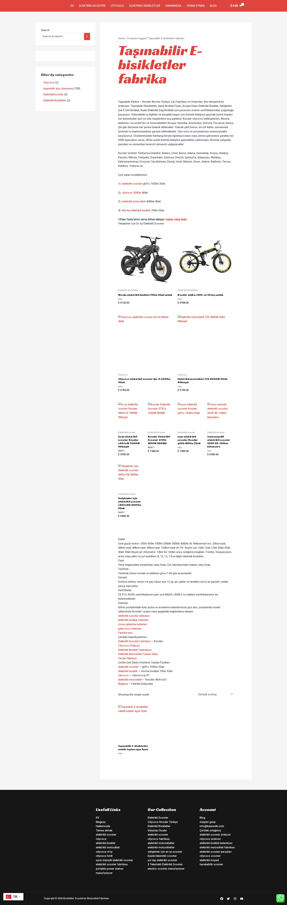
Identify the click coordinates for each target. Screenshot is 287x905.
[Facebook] (221, 898)
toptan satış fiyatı (176, 219)
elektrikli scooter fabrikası (112, 864)
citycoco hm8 (104, 855)
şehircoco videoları (130, 628)
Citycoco (117, 5)
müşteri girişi (207, 822)
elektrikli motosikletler (161, 843)
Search (45, 30)
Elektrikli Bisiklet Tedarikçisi (135, 649)
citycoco (123, 675)
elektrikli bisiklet (128, 671)
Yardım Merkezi (127, 658)
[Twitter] (228, 898)
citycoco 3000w (131, 192)
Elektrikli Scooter (158, 817)
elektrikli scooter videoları (134, 615)
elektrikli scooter (132, 183)
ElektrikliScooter (92, 5)
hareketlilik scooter (211, 864)
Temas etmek (196, 5)
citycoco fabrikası (159, 839)
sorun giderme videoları (132, 624)
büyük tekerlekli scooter (162, 855)
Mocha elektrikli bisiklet (136, 210)
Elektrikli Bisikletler (144, 5)
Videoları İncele (157, 830)
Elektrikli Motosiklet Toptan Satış (138, 654)
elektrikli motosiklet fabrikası (217, 847)
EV (72, 5)
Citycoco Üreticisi (129, 645)
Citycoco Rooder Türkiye (163, 822)
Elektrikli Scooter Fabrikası (134, 641)
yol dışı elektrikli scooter (162, 860)
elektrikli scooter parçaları (216, 851)
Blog (213, 5)
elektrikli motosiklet (134, 201)
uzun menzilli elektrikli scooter (114, 860)
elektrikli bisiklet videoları (133, 620)
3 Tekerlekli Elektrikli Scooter (165, 864)
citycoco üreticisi (210, 839)
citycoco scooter (210, 855)
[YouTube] (241, 898)
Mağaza (123, 683)
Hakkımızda (173, 5)
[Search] (87, 36)
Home (121, 38)
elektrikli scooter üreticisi (215, 834)
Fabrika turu (125, 632)
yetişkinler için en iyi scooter (165, 851)
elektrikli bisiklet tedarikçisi (216, 843)
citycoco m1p (104, 851)
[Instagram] (235, 898)
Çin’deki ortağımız (210, 830)
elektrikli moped (209, 860)
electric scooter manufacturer (166, 868)
